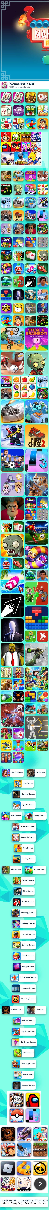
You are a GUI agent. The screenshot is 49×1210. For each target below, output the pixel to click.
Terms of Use (30, 1203)
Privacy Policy (16, 1203)
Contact (42, 1203)
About (5, 1203)
